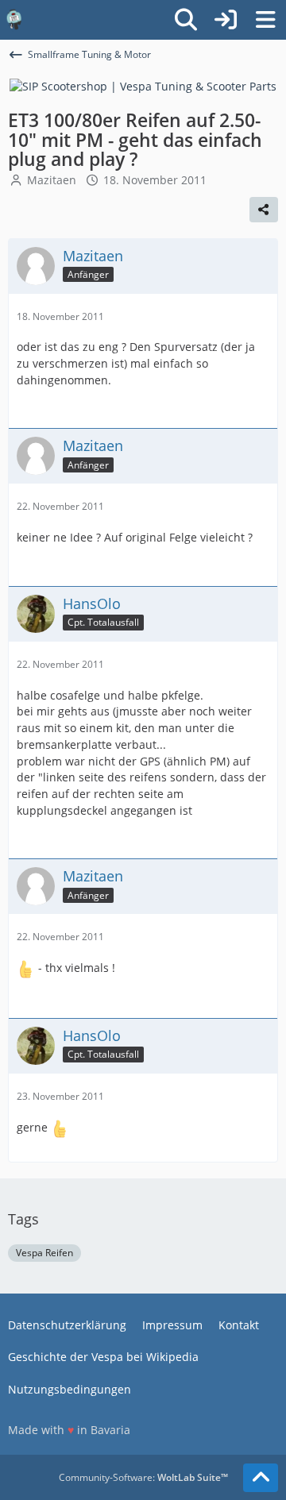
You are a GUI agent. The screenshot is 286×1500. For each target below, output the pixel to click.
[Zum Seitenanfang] (260, 1477)
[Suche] (186, 20)
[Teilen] (263, 209)
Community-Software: (143, 1477)
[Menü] (265, 20)
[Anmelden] (226, 20)
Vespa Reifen (44, 1252)
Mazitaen (51, 179)
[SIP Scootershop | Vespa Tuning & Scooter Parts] (143, 85)
